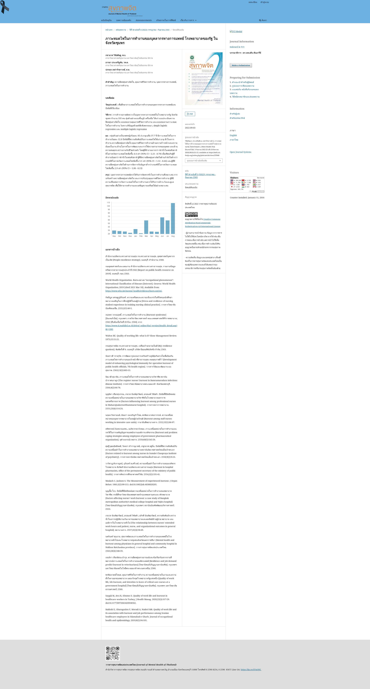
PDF (191, 114)
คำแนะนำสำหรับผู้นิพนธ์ (243, 82)
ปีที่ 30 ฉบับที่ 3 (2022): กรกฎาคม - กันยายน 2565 (149, 29)
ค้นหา (264, 20)
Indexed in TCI (237, 47)
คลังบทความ (121, 29)
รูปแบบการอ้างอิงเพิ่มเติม (197, 160)
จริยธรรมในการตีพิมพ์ (166, 20)
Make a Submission (241, 65)
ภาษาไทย (234, 139)
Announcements (144, 20)
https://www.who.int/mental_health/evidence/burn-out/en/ (134, 291)
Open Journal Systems (240, 152)
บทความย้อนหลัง (123, 20)
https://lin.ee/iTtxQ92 (251, 669)
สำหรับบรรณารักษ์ (237, 118)
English (233, 135)
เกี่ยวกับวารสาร (187, 20)
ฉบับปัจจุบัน (106, 20)
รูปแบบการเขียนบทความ (243, 85)
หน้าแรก (109, 29)
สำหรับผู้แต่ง (235, 113)
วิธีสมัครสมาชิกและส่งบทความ (246, 96)
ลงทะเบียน (253, 2)
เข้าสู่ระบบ (264, 2)
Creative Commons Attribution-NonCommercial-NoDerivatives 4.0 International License (202, 223)
